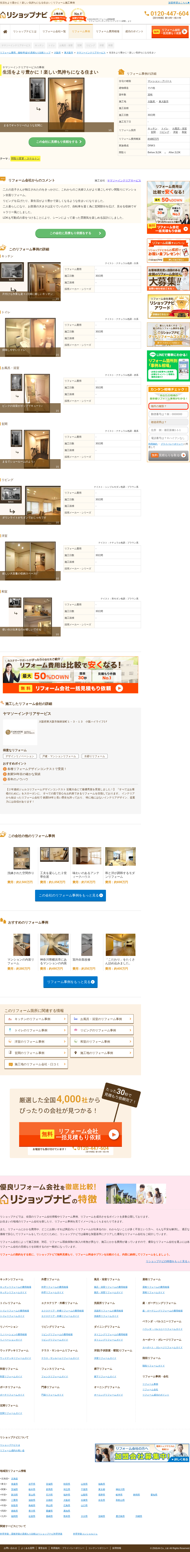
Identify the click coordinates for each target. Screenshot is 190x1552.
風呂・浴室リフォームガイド (108, 1292)
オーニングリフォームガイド (108, 1395)
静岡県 (136, 1494)
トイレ (51, 45)
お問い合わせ (10, 1548)
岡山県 (49, 1505)
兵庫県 (84, 1500)
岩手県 (32, 1484)
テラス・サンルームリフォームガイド (60, 1358)
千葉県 (84, 1489)
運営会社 (42, 1548)
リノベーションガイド (11, 1340)
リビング (90, 45)
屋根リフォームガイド (153, 1292)
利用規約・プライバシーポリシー (67, 1548)
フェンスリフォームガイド (54, 1376)
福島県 (101, 1484)
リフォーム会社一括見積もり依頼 (167, 31)
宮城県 (49, 1484)
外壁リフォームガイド (52, 1292)
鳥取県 (14, 1505)
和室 (110, 45)
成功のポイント (134, 31)
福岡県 (14, 1516)
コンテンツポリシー (98, 1548)
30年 (150, 94)
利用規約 (153, 444)
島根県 (32, 1505)
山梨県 (84, 1494)
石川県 (49, 1494)
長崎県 (49, 1516)
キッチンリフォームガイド (13, 1292)
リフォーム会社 (150, 1389)
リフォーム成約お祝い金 (12, 1450)
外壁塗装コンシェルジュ (85, 1534)
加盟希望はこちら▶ (179, 2)
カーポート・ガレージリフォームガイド (162, 1347)
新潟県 (14, 1494)
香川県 (32, 1511)
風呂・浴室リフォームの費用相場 (110, 1287)
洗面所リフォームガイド (106, 1316)
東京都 (101, 1489)
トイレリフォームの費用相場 (14, 1310)
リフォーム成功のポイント (155, 1395)
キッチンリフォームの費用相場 (15, 1287)
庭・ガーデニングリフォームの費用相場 (162, 1310)
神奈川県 (120, 1489)
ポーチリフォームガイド (12, 1395)
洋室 (101, 45)
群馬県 (49, 1489)
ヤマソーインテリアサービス (15, 45)
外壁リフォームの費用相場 (54, 1287)
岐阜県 (119, 1494)
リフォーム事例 (81, 31)
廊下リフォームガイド (105, 1376)
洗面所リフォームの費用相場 (108, 1310)
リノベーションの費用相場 (13, 1334)
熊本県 (66, 1516)
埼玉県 (66, 1489)
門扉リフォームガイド (52, 1395)
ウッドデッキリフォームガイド (15, 1358)
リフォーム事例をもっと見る (69, 982)
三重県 (14, 1500)
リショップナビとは (25, 31)
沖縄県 (138, 1516)
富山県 (32, 1494)
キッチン (39, 45)
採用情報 (116, 1548)
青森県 (14, 1484)
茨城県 (14, 1489)
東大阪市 (68, 52)
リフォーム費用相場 (107, 31)
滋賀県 (32, 1500)
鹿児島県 (120, 1516)
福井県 (66, 1494)
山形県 (84, 1484)
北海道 (14, 1478)
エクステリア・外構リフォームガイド (60, 1316)
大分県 (84, 1516)
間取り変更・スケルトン (25, 158)
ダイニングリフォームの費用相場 (110, 1334)
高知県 (66, 1511)
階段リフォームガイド (153, 1365)
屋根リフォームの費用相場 (155, 1287)
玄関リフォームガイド (11, 1413)
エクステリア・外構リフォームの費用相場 (62, 1310)
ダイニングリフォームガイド (108, 1340)
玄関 (79, 45)
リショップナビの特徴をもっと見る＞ (168, 1261)
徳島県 (14, 1511)
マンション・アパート (160, 81)
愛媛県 (49, 1511)
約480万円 (153, 138)
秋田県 (66, 1484)
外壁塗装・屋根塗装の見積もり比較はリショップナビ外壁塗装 (31, 1534)
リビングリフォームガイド (54, 1340)
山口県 (84, 1505)
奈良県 (101, 1500)
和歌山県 (120, 1500)
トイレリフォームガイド (12, 1316)
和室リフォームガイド (11, 1376)
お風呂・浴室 (66, 45)
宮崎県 (101, 1516)
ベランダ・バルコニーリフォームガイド (162, 1329)
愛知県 (154, 1494)
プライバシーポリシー (172, 444)
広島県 (66, 1505)
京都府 (49, 1500)
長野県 (101, 1494)
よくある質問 (27, 1548)
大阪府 (57, 52)
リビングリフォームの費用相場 (57, 1334)
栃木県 (32, 1489)
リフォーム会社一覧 (54, 31)
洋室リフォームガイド (105, 1358)
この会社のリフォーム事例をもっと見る (69, 895)
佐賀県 (32, 1516)
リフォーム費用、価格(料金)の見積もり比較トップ (25, 52)
